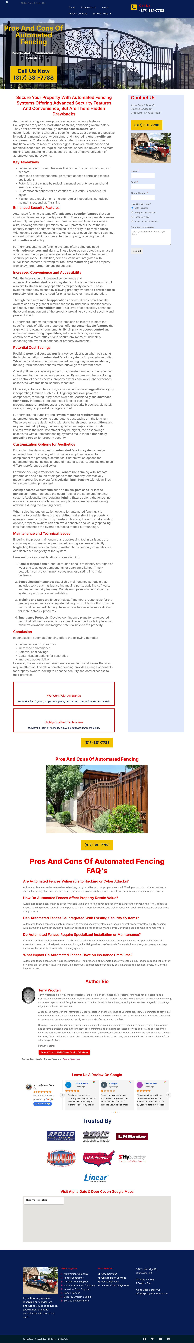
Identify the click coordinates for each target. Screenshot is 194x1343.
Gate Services (141, 208)
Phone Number (139, 193)
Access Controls (78, 13)
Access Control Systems (146, 221)
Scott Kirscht (79, 1083)
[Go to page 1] (113, 1112)
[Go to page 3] (117, 1112)
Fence (104, 7)
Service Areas (100, 13)
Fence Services (141, 217)
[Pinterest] (168, 1339)
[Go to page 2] (115, 1112)
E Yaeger (113, 1083)
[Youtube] (160, 1339)
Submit (137, 251)
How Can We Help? (141, 204)
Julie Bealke (150, 1083)
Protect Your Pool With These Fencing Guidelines (64, 1052)
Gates (72, 7)
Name (135, 171)
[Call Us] (134, 7)
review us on (41, 1103)
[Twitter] (152, 1339)
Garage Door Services (145, 212)
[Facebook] (144, 1339)
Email (134, 182)
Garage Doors (88, 7)
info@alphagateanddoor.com (152, 1293)
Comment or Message (142, 227)
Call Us (144, 6)
